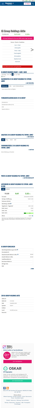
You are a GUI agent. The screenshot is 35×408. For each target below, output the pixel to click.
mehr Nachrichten (30, 83)
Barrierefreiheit (25, 400)
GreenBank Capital (19, 398)
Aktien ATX (5, 390)
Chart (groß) (17, 48)
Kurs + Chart (18, 45)
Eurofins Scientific (17, 396)
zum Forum (31, 149)
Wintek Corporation (8, 396)
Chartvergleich (17, 53)
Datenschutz (12, 402)
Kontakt (8, 400)
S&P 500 (18, 392)
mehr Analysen (31, 137)
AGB (22, 402)
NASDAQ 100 (26, 390)
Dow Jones (19, 390)
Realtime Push (17, 59)
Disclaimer (18, 402)
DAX (29, 1)
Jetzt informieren (17, 361)
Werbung (19, 400)
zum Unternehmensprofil (29, 178)
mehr (32, 269)
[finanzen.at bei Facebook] (4, 388)
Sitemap (6, 402)
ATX (20, 1)
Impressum (13, 400)
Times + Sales (17, 50)
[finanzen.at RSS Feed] (7, 388)
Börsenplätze (17, 56)
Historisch (17, 61)
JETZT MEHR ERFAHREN (17, 380)
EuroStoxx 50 (14, 390)
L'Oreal (23, 396)
